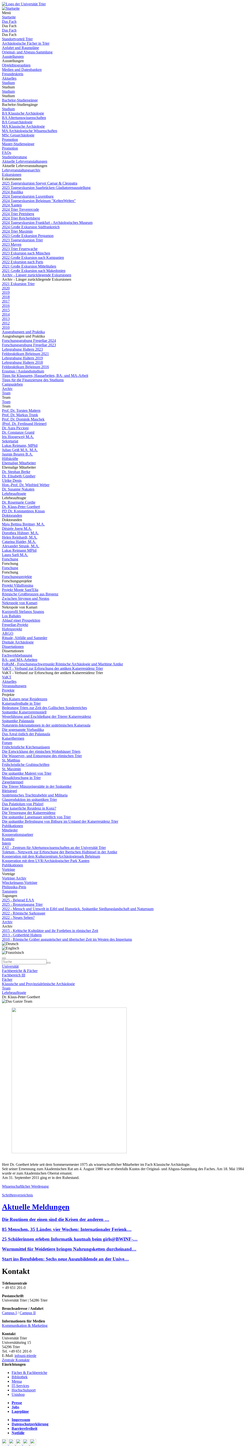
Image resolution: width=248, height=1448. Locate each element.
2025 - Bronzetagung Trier (22, 904)
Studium (8, 83)
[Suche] (4, 958)
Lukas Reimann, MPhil (20, 445)
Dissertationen (13, 646)
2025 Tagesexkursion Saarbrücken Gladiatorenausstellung (46, 188)
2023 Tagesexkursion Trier (22, 240)
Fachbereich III (13, 975)
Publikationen (12, 826)
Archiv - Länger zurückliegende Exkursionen (36, 275)
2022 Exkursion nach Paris (22, 262)
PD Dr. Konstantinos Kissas (23, 511)
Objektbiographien (16, 65)
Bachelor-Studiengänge (20, 100)
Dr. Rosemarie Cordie (18, 502)
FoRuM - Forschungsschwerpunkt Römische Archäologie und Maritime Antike (62, 664)
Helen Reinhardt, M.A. (19, 537)
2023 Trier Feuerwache (20, 249)
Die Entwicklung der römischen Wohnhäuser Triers (41, 751)
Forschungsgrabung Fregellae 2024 (29, 341)
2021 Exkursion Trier (18, 284)
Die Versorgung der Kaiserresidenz (28, 813)
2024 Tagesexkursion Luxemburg (28, 196)
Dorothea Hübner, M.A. (20, 533)
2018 (6, 297)
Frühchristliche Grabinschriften (25, 764)
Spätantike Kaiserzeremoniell (24, 712)
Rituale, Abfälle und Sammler (24, 638)
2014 (6, 314)
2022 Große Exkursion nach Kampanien (33, 257)
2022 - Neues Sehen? (18, 917)
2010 (6, 327)
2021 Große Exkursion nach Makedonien (33, 271)
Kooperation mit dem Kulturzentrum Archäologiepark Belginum (51, 856)
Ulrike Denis (12, 480)
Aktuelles (9, 78)
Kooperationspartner (17, 834)
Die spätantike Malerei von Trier (26, 773)
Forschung (10, 559)
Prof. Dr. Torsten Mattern (21, 410)
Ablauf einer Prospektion (21, 620)
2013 (6, 319)
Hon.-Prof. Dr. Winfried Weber (25, 485)
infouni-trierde (25, 1356)
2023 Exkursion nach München (26, 253)
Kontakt (8, 839)
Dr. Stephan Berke (16, 472)
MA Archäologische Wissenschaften (29, 131)
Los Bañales (11, 616)
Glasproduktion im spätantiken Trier (29, 799)
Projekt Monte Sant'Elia (20, 590)
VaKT (6, 677)
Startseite (9, 17)
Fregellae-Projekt (15, 625)
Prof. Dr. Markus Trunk (20, 415)
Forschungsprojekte (17, 577)
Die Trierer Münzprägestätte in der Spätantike (36, 786)
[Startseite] (24, 4)
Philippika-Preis (14, 887)
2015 (6, 310)
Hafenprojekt (12, 629)
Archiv (7, 389)
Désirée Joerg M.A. (17, 528)
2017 (6, 301)
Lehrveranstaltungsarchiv (21, 170)
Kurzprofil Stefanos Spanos (23, 612)
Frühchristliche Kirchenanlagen (26, 747)
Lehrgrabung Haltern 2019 (22, 358)
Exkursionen (11, 174)
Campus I (9, 1313)
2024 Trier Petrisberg (18, 214)
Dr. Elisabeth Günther (18, 476)
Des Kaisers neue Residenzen (24, 699)
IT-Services (20, 1386)
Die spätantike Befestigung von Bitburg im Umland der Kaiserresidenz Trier (60, 821)
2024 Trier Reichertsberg (21, 218)
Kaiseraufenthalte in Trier (21, 703)
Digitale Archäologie (18, 642)
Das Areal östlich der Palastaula (26, 734)
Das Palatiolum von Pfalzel (22, 804)
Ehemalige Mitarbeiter (19, 463)
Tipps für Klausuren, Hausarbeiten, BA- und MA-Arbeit (45, 375)
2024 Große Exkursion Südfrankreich (31, 227)
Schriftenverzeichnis (17, 1195)
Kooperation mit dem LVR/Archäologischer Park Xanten (45, 861)
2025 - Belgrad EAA (18, 900)
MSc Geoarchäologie (18, 135)
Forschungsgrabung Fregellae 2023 (29, 345)
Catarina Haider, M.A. (19, 542)
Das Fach (9, 21)
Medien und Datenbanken (22, 70)
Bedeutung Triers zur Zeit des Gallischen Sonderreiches (44, 708)
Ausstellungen (13, 56)
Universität (10, 966)
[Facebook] (5, 1444)
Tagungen (9, 891)
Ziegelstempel (12, 782)
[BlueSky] (12, 1444)
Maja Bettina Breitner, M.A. (23, 524)
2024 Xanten (12, 205)
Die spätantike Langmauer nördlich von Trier (36, 817)
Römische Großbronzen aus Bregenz (30, 594)
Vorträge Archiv (14, 878)
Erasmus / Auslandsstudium (23, 371)
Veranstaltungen (14, 686)
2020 (6, 288)
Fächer (7, 979)
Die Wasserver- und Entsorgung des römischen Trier (42, 756)
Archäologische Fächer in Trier (25, 43)
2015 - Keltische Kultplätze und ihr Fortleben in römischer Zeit (50, 931)
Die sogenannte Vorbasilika (23, 730)
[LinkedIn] (33, 1444)
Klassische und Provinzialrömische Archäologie (38, 984)
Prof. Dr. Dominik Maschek (23, 419)
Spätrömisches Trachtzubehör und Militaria (35, 795)
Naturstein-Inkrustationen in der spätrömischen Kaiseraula (46, 725)
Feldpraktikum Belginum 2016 (25, 367)
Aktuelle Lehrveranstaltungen (24, 161)
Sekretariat (10, 441)
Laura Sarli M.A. (15, 555)
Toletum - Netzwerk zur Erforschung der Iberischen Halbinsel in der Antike (59, 852)
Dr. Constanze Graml (18, 432)
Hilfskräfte (10, 459)
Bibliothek (20, 1377)
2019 (6, 292)
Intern (6, 843)
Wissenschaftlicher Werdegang (25, 1186)
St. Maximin (11, 769)
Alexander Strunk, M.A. (20, 546)
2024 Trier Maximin (17, 231)
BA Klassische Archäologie (23, 113)
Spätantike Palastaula (18, 721)
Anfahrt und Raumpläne (20, 48)
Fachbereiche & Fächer (20, 971)
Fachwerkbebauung (17, 655)
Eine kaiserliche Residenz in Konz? (29, 808)
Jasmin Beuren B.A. (17, 454)
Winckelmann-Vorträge (19, 883)
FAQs (6, 153)
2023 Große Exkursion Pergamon (28, 236)
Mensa (17, 1381)
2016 (6, 306)
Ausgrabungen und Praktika (23, 332)
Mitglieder (10, 830)
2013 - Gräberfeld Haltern (22, 935)
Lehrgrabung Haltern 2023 (22, 349)
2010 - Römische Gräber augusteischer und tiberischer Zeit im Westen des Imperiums (67, 939)
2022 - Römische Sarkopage (23, 913)
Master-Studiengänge (18, 144)
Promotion (10, 139)
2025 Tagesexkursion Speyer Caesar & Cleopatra (39, 183)
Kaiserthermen (13, 738)
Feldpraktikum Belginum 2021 (25, 354)
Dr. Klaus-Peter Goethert (21, 507)
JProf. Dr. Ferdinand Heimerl (24, 424)
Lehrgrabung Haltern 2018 (22, 362)
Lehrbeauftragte (14, 493)
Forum (7, 743)
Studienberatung (14, 157)
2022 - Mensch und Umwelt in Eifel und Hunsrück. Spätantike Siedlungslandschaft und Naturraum (78, 909)
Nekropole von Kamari (19, 603)
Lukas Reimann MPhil (19, 550)
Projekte (8, 690)
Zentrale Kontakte (16, 1360)
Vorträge (8, 869)
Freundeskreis (12, 74)
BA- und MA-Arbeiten (19, 660)
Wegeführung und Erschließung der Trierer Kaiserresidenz (46, 716)
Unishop (18, 1394)
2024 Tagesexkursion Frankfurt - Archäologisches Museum (47, 222)
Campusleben (12, 384)
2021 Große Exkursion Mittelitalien (29, 266)
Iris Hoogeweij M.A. (18, 437)
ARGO (7, 633)
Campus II (28, 1313)
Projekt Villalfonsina (17, 585)
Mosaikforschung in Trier (21, 778)
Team (6, 393)
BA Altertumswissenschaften (24, 118)
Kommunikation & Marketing (24, 1325)
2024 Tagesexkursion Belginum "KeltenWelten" (39, 201)
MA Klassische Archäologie (23, 126)
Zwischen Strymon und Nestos (25, 598)
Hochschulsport (24, 1390)
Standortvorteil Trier (17, 39)
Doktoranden (12, 515)
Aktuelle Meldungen (36, 1206)
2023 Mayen (11, 244)
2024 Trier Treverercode (20, 209)
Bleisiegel (9, 791)
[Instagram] (26, 1444)
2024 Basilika (12, 192)
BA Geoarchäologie (17, 122)
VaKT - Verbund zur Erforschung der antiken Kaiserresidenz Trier (52, 668)
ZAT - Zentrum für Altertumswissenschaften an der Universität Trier (54, 848)
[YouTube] (19, 1444)
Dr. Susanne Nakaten (18, 489)
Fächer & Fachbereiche (29, 1373)
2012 (6, 323)
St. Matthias (11, 760)
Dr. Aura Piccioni (15, 428)
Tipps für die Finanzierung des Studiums (33, 380)
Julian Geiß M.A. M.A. (20, 450)
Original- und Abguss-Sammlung (27, 52)
